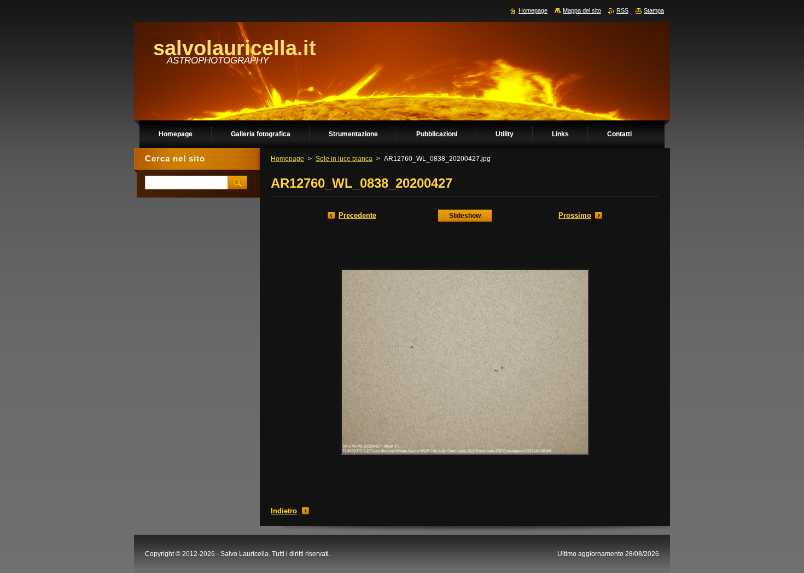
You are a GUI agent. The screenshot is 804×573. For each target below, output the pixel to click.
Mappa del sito (582, 10)
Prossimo (574, 215)
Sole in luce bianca (344, 158)
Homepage (287, 158)
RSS (622, 10)
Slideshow (465, 215)
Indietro (284, 511)
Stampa (654, 10)
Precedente (357, 215)
